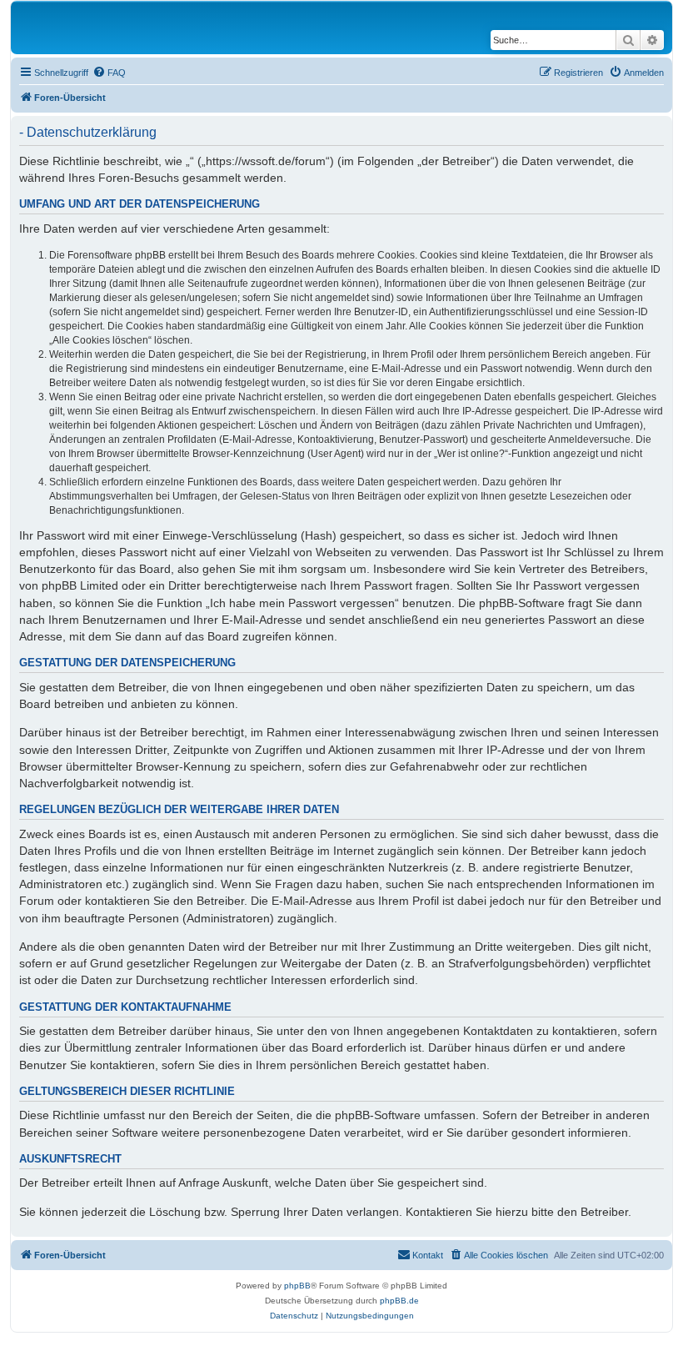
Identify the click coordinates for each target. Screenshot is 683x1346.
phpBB (297, 1285)
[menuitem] (109, 73)
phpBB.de (399, 1300)
